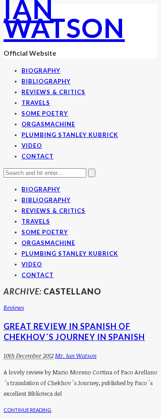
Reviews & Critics (53, 91)
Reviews (14, 307)
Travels (35, 102)
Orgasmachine (48, 124)
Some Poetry (44, 113)
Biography (40, 70)
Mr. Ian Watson (76, 356)
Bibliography (46, 81)
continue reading (27, 410)
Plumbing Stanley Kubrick (69, 134)
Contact (37, 156)
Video (31, 145)
